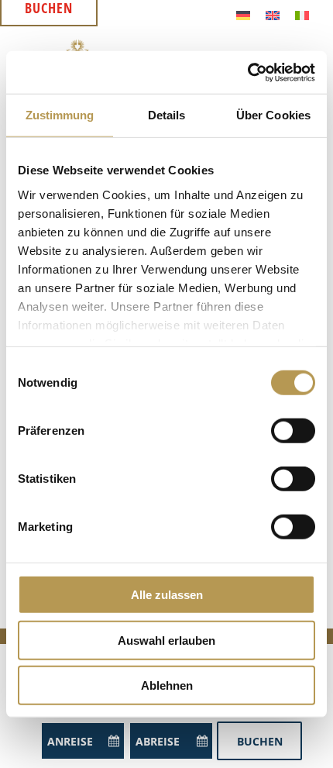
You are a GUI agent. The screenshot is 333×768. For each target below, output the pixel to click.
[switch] (293, 430)
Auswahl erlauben (166, 639)
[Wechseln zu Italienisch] (302, 14)
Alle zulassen (167, 594)
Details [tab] (167, 115)
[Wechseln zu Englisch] (272, 14)
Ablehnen (167, 685)
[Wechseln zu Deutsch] (243, 14)
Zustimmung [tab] (60, 115)
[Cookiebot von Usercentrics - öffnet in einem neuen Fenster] (247, 72)
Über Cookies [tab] (273, 115)
